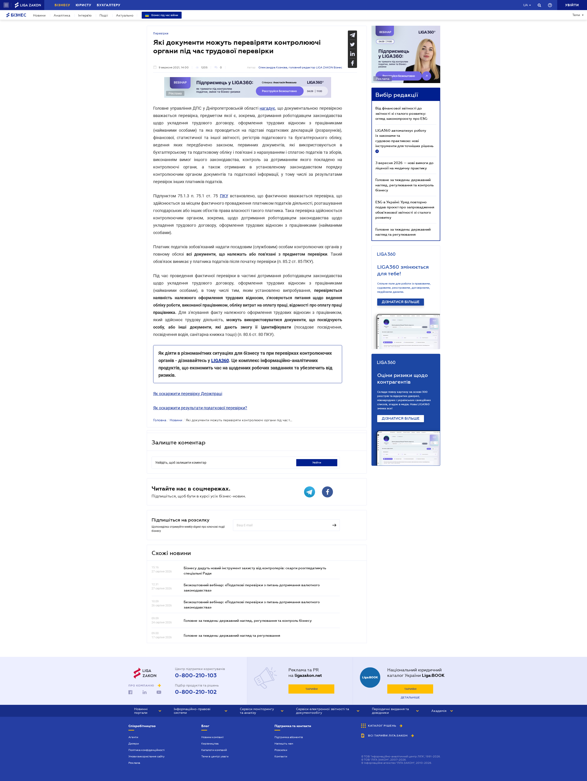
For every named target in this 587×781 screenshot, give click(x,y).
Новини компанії (212, 737)
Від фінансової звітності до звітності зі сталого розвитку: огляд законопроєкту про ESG (401, 113)
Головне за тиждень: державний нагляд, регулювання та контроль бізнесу (248, 620)
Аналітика (62, 15)
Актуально (124, 15)
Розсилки (280, 750)
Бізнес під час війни (164, 15)
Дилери (133, 743)
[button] (6, 5)
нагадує (267, 108)
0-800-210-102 (196, 692)
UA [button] (525, 5)
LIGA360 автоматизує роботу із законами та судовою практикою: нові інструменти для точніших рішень (404, 140)
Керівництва (210, 743)
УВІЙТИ (316, 462)
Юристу (83, 5)
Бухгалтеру (108, 5)
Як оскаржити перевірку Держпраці (187, 393)
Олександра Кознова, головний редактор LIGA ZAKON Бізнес (300, 67)
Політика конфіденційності (146, 750)
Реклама (134, 762)
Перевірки (161, 33)
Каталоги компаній (214, 750)
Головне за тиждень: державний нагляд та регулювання (232, 635)
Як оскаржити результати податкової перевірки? (200, 407)
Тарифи (311, 689)
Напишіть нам (283, 743)
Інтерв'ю (84, 15)
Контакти (280, 756)
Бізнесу (62, 5)
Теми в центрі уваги (214, 756)
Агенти (133, 737)
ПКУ (224, 195)
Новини (39, 15)
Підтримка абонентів (288, 737)
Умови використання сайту (146, 756)
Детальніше (410, 697)
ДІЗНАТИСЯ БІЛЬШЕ (400, 302)
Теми (576, 15)
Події (104, 15)
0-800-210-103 (196, 675)
